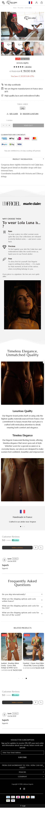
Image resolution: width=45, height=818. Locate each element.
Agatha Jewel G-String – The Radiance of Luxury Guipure (11, 664)
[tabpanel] (11, 654)
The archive (20, 7)
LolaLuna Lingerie (12, 2)
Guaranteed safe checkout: (13, 135)
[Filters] (35, 547)
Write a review (17, 548)
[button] (4, 120)
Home (14, 7)
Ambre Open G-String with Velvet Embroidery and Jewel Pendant (33, 665)
